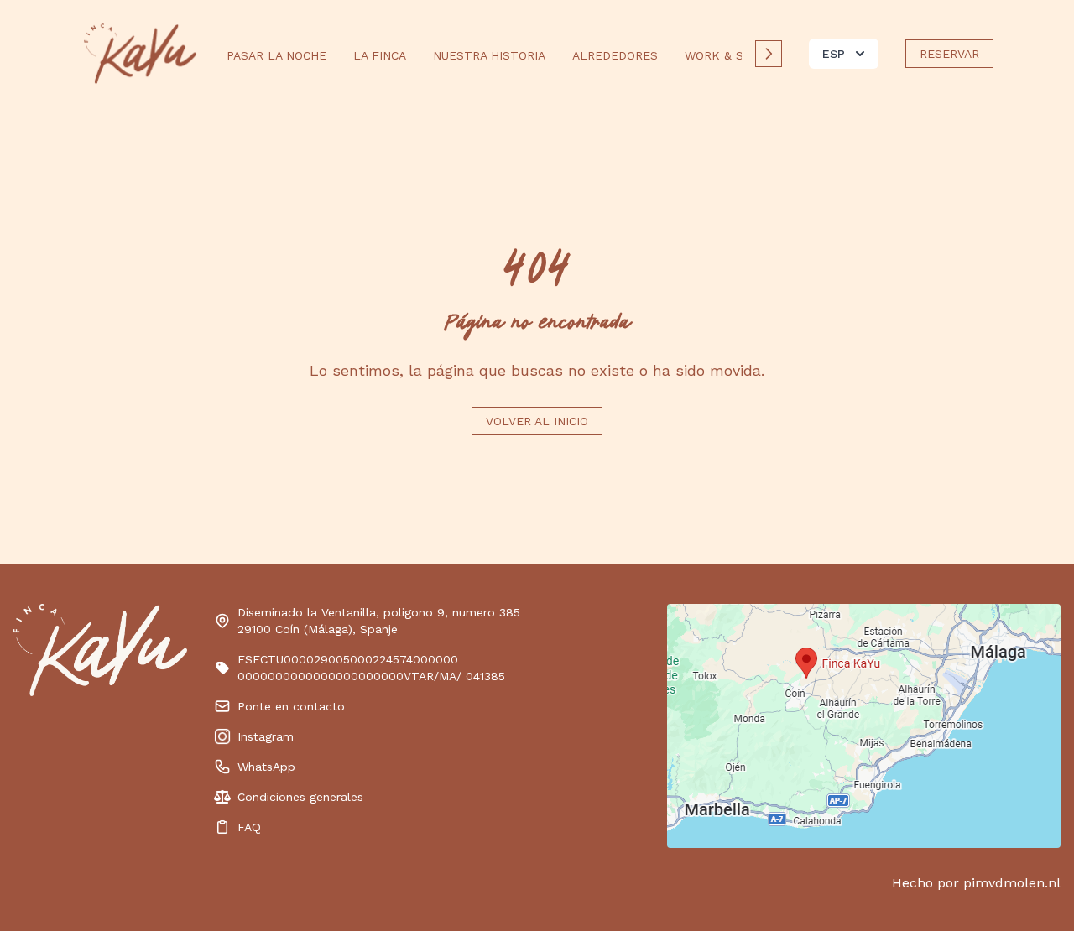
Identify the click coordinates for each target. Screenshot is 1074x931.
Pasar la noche (276, 55)
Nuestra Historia (489, 55)
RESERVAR (949, 53)
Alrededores (615, 55)
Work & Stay (724, 55)
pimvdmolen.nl (1012, 883)
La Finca (379, 55)
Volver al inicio (537, 421)
